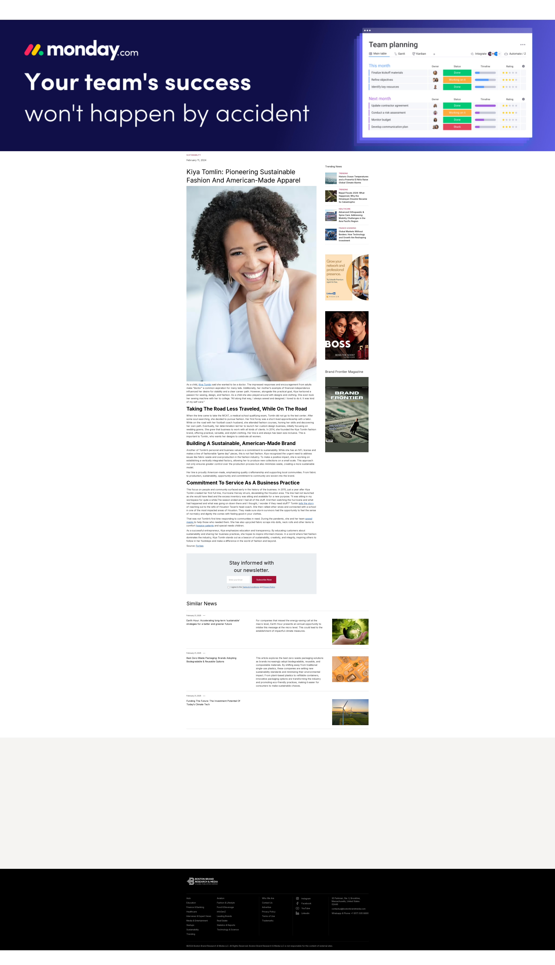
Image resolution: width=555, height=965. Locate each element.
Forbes (200, 545)
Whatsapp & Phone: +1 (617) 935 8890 (350, 913)
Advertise (266, 907)
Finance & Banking (195, 907)
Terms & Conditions (250, 587)
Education (191, 902)
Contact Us (267, 902)
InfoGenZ (221, 911)
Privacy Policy (269, 587)
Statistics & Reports (226, 925)
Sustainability (192, 929)
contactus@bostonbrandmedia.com (349, 909)
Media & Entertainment (197, 920)
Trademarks (267, 920)
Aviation (220, 898)
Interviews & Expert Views (198, 916)
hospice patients (205, 525)
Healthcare (191, 911)
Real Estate (222, 920)
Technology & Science (228, 929)
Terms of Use (268, 916)
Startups (190, 925)
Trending (190, 934)
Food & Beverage (225, 907)
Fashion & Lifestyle (226, 902)
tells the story (306, 503)
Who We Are (268, 898)
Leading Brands (224, 916)
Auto (188, 898)
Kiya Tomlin (205, 384)
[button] (549, 85)
